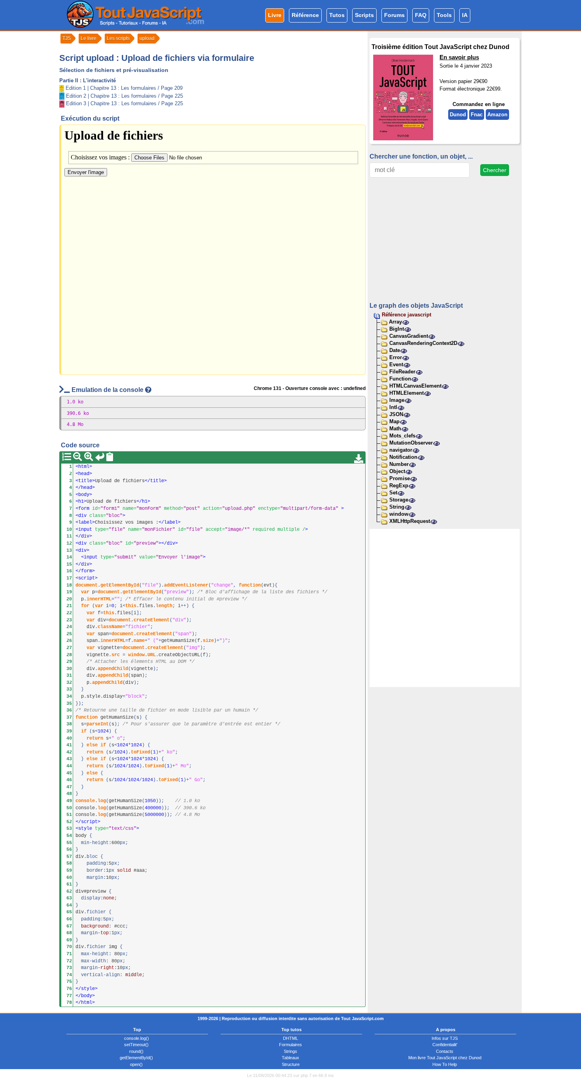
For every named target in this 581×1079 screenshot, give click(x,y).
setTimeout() (136, 1044)
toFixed (140, 752)
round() (136, 1051)
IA (465, 15)
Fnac (477, 114)
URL (151, 655)
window (136, 655)
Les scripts (118, 38)
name (139, 641)
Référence (305, 15)
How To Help (444, 1064)
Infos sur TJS (445, 1038)
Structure (291, 1064)
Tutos (337, 15)
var (85, 592)
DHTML (290, 1038)
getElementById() (136, 1057)
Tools (444, 15)
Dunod (458, 114)
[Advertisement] (445, 239)
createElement (152, 620)
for (85, 606)
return (95, 738)
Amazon (497, 114)
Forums (394, 15)
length (164, 606)
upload (147, 38)
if (84, 731)
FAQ (420, 15)
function (250, 585)
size (208, 641)
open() (136, 1064)
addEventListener (186, 585)
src (115, 655)
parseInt (98, 724)
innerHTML (99, 599)
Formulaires (290, 1044)
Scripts (364, 15)
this (130, 606)
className (110, 627)
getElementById (119, 585)
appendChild (113, 669)
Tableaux (290, 1057)
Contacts (444, 1051)
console (85, 801)
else (92, 745)
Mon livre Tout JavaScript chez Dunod (444, 1057)
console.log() (136, 1038)
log (102, 801)
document (86, 585)
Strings (290, 1051)
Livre (274, 15)
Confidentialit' (444, 1044)
